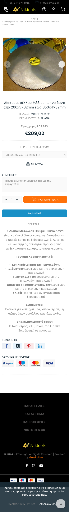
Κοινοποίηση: (11, 339)
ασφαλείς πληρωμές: (16, 356)
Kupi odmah (35, 213)
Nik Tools (24, 9)
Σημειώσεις (9, 175)
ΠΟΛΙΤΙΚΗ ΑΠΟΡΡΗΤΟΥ (22, 503)
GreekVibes (36, 457)
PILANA (45, 118)
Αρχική (34, 18)
